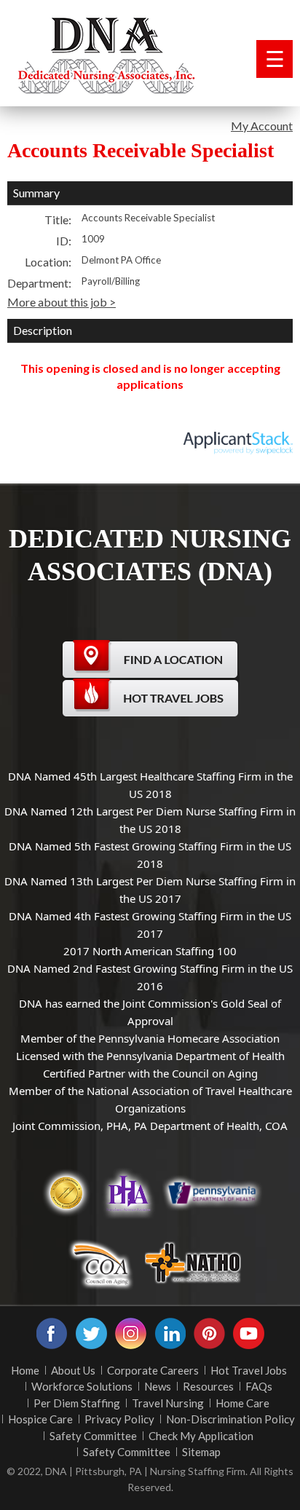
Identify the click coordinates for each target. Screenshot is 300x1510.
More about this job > (61, 302)
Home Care (242, 1403)
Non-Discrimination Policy (230, 1419)
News (157, 1386)
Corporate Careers (153, 1370)
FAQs (258, 1386)
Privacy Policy (119, 1419)
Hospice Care (40, 1419)
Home (25, 1370)
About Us (73, 1370)
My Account (262, 126)
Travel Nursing (168, 1403)
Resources (208, 1386)
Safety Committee (93, 1435)
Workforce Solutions (82, 1386)
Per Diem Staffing (76, 1403)
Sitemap (201, 1451)
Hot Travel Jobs (248, 1370)
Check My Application (201, 1435)
